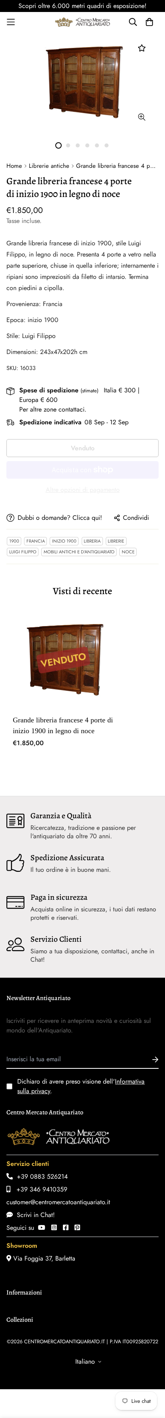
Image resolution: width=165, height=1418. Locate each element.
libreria (92, 541)
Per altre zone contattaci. (53, 409)
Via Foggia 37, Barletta (43, 1258)
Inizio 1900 (64, 541)
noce (128, 552)
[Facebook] (65, 1227)
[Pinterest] (77, 1227)
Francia (35, 541)
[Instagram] (54, 1227)
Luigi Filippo (22, 552)
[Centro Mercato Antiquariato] (82, 22)
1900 (14, 541)
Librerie (116, 541)
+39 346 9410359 (38, 1189)
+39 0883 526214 (40, 1176)
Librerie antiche (49, 165)
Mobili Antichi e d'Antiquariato (79, 552)
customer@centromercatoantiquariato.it (58, 1202)
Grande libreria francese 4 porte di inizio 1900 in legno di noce (63, 725)
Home (14, 165)
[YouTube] (41, 1227)
